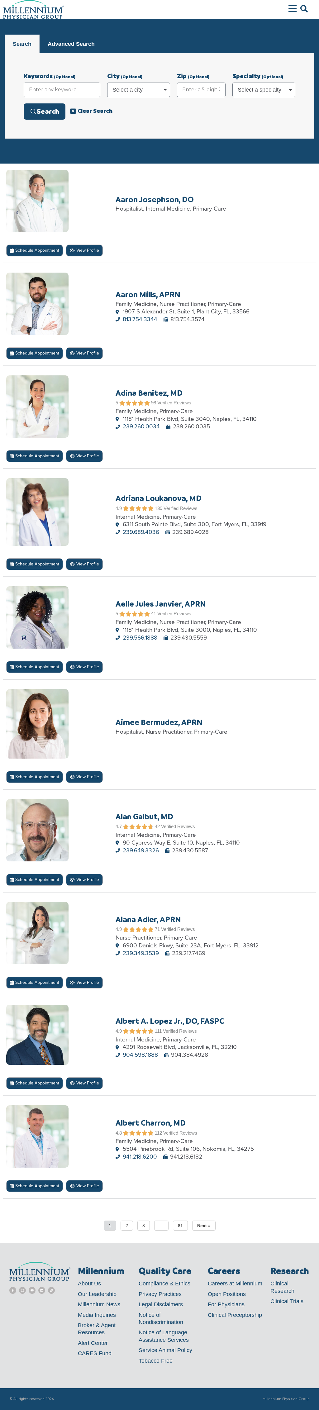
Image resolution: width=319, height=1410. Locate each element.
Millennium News (99, 1304)
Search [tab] (22, 44)
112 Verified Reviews (176, 1133)
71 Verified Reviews (175, 929)
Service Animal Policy (165, 1350)
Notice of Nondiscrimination (161, 1318)
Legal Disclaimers (161, 1304)
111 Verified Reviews (176, 1031)
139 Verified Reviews (176, 508)
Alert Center (93, 1343)
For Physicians (226, 1304)
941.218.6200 (140, 1157)
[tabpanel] (159, 96)
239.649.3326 (141, 851)
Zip (193, 76)
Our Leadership (97, 1294)
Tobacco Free (156, 1361)
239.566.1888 (140, 638)
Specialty (257, 76)
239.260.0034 (141, 427)
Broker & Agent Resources (97, 1329)
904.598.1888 (140, 1055)
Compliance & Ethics (164, 1283)
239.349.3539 (141, 953)
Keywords (49, 76)
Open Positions (227, 1294)
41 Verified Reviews (171, 613)
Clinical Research (282, 1287)
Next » (204, 1225)
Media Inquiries (97, 1315)
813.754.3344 (140, 319)
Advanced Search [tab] (71, 44)
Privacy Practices (160, 1294)
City (124, 76)
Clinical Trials (286, 1301)
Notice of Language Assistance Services (164, 1336)
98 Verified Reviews (171, 402)
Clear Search (95, 110)
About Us (89, 1283)
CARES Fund (95, 1353)
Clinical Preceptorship (235, 1315)
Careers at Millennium (235, 1283)
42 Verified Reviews (175, 826)
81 (180, 1225)
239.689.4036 (141, 532)
